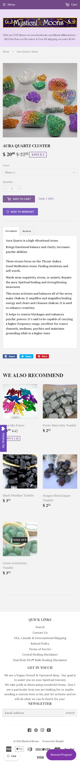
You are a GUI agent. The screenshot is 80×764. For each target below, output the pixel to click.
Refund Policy (40, 643)
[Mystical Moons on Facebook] (29, 730)
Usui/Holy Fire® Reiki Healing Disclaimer (40, 660)
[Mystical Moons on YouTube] (49, 730)
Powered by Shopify (53, 741)
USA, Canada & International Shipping (40, 638)
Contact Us (40, 633)
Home (6, 51)
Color (6, 165)
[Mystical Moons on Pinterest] (36, 730)
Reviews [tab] (27, 231)
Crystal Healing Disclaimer (40, 654)
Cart (74, 4)
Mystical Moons (30, 741)
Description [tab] (11, 231)
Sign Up (70, 713)
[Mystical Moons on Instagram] (42, 730)
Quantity (8, 182)
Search (40, 627)
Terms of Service (40, 649)
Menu (11, 4)
